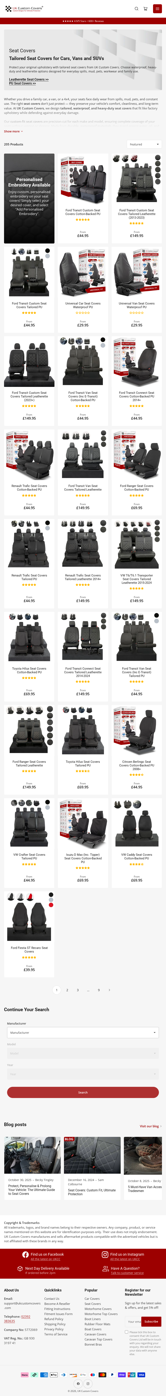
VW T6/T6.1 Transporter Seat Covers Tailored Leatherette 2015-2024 (136, 579)
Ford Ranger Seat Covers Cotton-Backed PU (136, 487)
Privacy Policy (54, 1329)
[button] (83, 219)
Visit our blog (149, 1126)
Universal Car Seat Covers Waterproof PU (83, 305)
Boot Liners (93, 1319)
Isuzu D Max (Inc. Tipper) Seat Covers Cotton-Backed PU (83, 858)
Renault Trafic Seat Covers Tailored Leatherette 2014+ (83, 577)
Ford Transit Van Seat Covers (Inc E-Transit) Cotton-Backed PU (83, 396)
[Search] (136, 8)
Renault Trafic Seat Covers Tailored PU (29, 577)
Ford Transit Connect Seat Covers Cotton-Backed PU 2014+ (136, 396)
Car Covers (92, 1299)
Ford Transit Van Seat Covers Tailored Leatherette (83, 487)
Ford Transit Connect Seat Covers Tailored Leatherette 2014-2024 (83, 672)
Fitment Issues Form (58, 1314)
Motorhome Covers (98, 1309)
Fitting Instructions (57, 1309)
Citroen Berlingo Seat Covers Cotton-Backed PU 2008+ (136, 765)
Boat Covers (93, 1329)
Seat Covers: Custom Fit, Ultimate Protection (92, 1192)
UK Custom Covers (87, 1391)
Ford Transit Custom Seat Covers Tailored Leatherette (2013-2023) (136, 213)
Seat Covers (93, 1304)
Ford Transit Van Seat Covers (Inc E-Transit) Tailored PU (136, 672)
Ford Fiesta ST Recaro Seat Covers (29, 949)
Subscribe (151, 1321)
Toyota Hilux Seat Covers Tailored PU (83, 763)
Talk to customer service (127, 1273)
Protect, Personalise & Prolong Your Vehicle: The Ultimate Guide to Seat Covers (31, 1190)
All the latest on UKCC (45, 1259)
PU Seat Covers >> (22, 83)
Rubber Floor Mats (97, 1324)
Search (83, 1092)
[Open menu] (157, 8)
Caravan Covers (95, 1334)
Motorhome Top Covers (101, 1314)
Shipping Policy (55, 1324)
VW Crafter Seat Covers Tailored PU (29, 856)
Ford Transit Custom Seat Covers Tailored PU (29, 305)
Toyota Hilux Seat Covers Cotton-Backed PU (29, 670)
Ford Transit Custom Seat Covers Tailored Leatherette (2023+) (29, 396)
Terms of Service (55, 1334)
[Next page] (109, 990)
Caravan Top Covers (98, 1339)
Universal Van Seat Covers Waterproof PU (137, 305)
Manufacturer (16, 1023)
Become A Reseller (57, 1304)
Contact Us (51, 1299)
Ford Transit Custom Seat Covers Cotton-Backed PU (82, 212)
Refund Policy (53, 1319)
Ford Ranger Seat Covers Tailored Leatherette (29, 763)
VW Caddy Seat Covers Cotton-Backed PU (136, 856)
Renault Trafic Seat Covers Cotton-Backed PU (29, 487)
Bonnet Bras (93, 1344)
